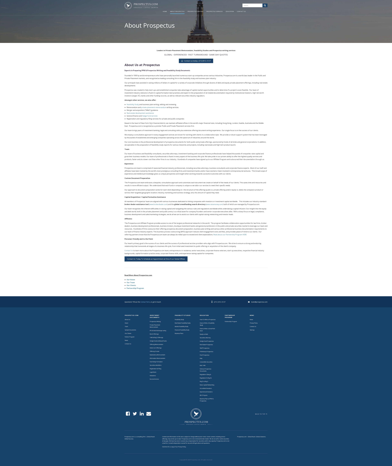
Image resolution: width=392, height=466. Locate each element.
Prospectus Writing (195, 11)
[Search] (264, 5)
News (126, 340)
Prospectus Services (214, 11)
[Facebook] (128, 413)
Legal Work (153, 372)
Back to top (260, 414)
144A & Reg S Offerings (156, 337)
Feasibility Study (133, 104)
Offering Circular (154, 351)
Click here (165, 447)
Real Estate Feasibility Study (182, 323)
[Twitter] (134, 413)
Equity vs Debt (204, 334)
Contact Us (241, 11)
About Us (127, 319)
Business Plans (179, 333)
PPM (201, 358)
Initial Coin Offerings (155, 348)
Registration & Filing (155, 369)
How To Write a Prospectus (207, 319)
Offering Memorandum (156, 344)
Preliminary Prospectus (206, 351)
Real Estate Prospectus (206, 344)
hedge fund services (150, 116)
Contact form (145, 302)
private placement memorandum (153, 107)
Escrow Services (154, 379)
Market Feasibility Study (181, 326)
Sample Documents (130, 330)
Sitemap (252, 330)
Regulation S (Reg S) (205, 374)
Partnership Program (135, 288)
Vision (126, 323)
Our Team (131, 282)
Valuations (153, 375)
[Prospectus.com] (141, 6)
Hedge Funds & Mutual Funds (158, 341)
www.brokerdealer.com (158, 204)
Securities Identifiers (155, 365)
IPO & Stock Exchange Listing (158, 330)
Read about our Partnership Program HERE (230, 234)
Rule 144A (203, 365)
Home (165, 11)
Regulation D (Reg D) (206, 378)
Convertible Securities (206, 362)
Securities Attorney (205, 338)
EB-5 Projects (203, 395)
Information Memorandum (157, 358)
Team (126, 326)
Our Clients (131, 285)
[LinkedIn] (141, 413)
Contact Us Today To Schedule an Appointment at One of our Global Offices (156, 259)
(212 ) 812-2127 (220, 302)
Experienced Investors (206, 392)
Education (230, 11)
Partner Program (129, 337)
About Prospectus (177, 11)
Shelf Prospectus (204, 348)
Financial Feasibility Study (182, 330)
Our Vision (131, 280)
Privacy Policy (254, 323)
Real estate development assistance (140, 113)
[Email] (148, 413)
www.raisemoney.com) (214, 204)
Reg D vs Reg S (204, 381)
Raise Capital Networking (207, 385)
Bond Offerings (154, 334)
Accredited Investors (206, 388)
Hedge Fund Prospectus (207, 341)
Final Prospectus (204, 355)
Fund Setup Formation (156, 362)
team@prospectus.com (259, 302)
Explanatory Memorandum (157, 355)
